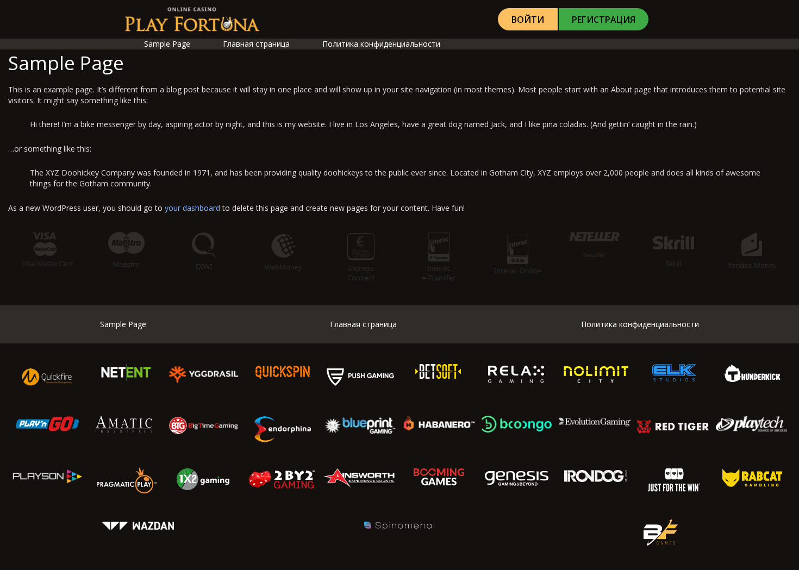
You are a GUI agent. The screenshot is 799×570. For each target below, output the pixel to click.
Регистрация (603, 20)
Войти (527, 20)
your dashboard (192, 208)
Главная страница (256, 44)
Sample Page (167, 44)
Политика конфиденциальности (381, 44)
